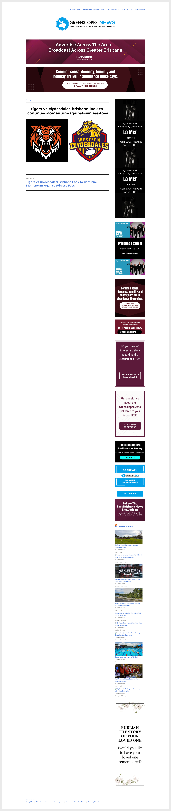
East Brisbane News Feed (124, 526)
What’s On (125, 9)
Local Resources (113, 9)
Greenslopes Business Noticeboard (94, 9)
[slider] (132, 273)
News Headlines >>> (130, 493)
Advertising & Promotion (94, 802)
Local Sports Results (138, 9)
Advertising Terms (58, 802)
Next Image (29, 100)
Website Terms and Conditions (43, 802)
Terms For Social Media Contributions (75, 802)
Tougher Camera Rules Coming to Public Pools (126, 657)
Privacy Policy (29, 802)
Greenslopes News (74, 9)
